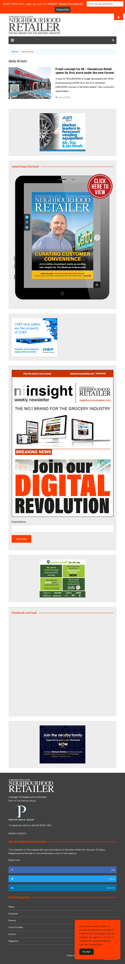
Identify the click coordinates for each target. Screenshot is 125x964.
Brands (12, 920)
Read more (14, 860)
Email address (19, 521)
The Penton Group (26, 800)
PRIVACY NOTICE (17, 833)
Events (12, 934)
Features (13, 913)
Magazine (13, 941)
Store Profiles (16, 927)
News (11, 906)
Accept (86, 951)
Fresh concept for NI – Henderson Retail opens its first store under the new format (84, 71)
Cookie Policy (96, 944)
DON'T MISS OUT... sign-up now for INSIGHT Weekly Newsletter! (43, 4)
